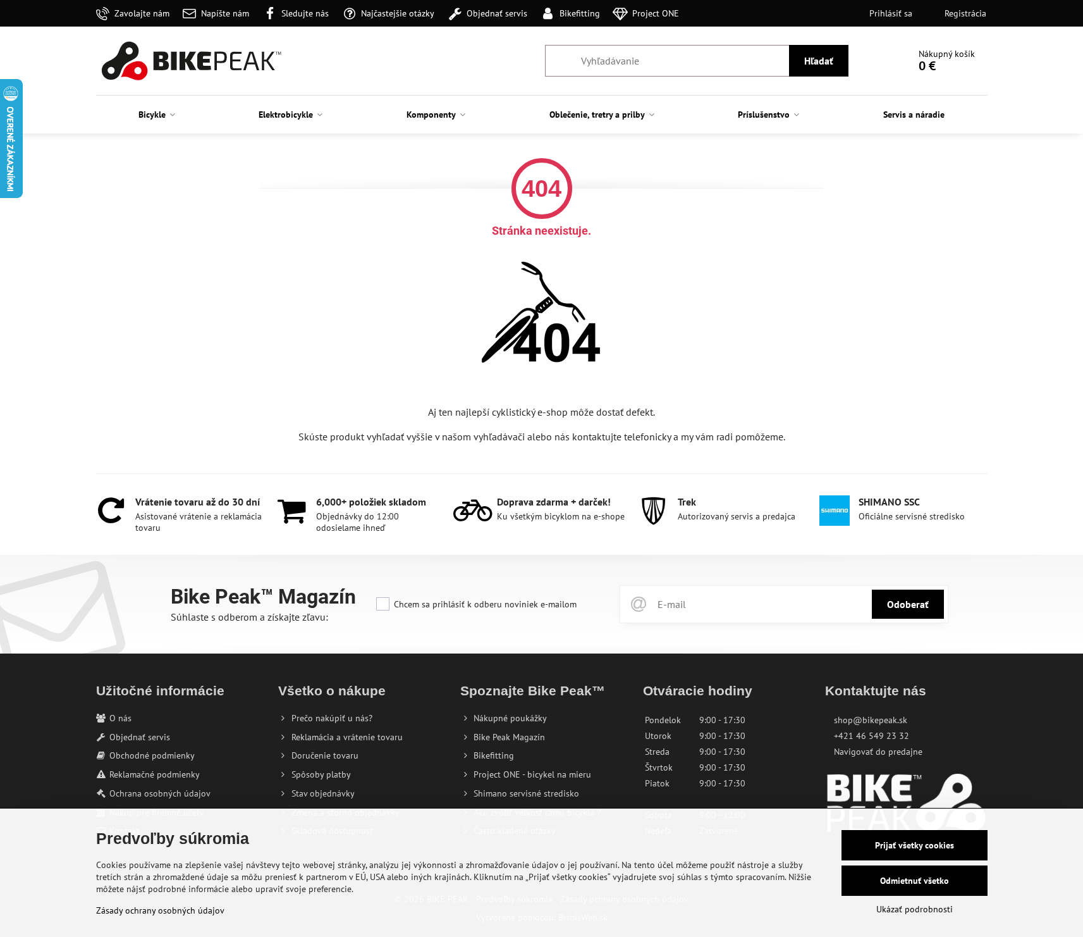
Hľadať (818, 60)
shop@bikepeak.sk (870, 720)
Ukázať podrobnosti (914, 909)
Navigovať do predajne (878, 751)
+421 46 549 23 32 (871, 736)
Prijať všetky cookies (914, 845)
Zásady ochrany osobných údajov (160, 910)
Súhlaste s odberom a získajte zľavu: (249, 617)
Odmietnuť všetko (914, 880)
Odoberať (908, 604)
